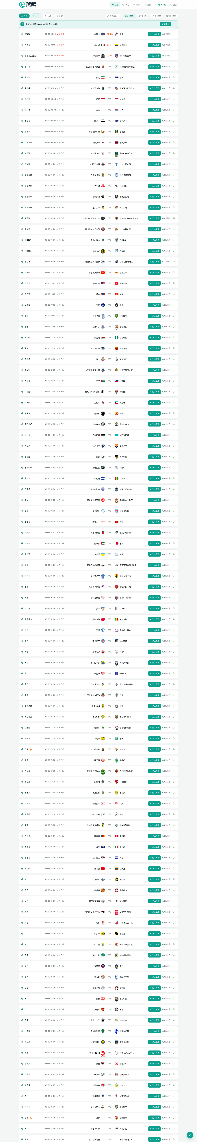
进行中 (142, 16)
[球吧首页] (28, 4)
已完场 (171, 16)
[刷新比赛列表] (190, 1135)
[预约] (173, 66)
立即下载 (165, 24)
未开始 (156, 16)
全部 (129, 16)
